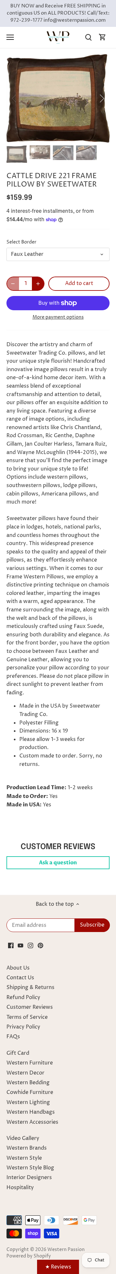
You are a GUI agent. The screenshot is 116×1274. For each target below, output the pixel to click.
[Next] (101, 98)
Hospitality (20, 1187)
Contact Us (20, 977)
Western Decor (25, 1072)
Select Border (21, 242)
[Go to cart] (102, 37)
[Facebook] (11, 945)
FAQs (13, 1036)
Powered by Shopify (28, 1256)
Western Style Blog (30, 1167)
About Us (18, 968)
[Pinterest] (40, 945)
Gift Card (17, 1053)
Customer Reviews (29, 1007)
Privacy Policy (23, 1026)
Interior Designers (29, 1177)
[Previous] (14, 98)
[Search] (88, 37)
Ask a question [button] (58, 862)
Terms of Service (27, 1017)
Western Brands (26, 1148)
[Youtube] (20, 945)
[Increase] (38, 283)
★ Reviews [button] (58, 1266)
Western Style (24, 1158)
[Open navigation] (10, 37)
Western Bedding (28, 1082)
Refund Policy (23, 997)
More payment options (58, 317)
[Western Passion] (58, 37)
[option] (58, 98)
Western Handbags (30, 1112)
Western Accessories (32, 1122)
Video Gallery (22, 1138)
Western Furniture (29, 1062)
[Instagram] (30, 945)
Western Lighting (28, 1102)
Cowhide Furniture (29, 1092)
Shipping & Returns (30, 987)
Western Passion (66, 1249)
